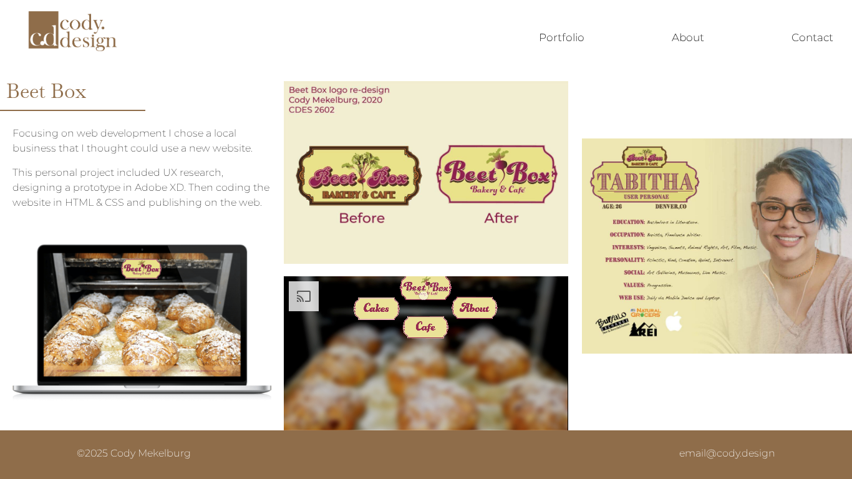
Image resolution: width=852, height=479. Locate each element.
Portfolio (561, 37)
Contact (812, 37)
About (688, 37)
